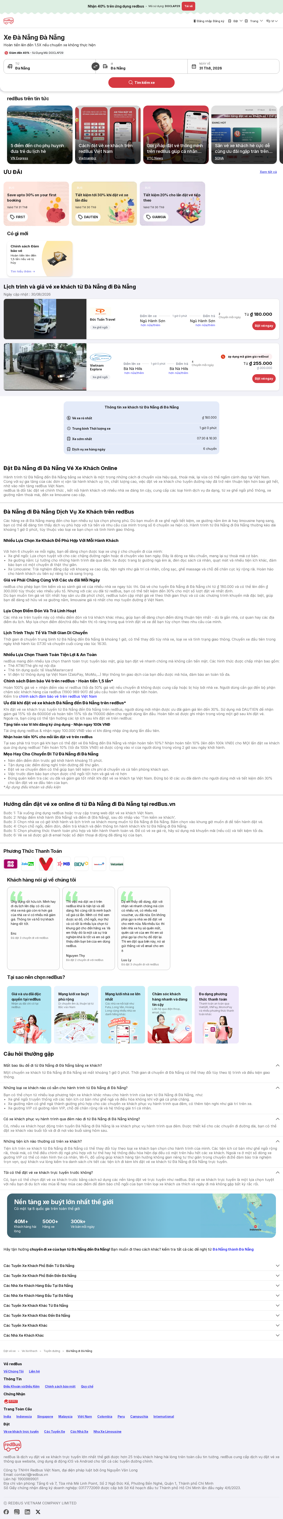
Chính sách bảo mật (60, 1386)
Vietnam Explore (97, 367)
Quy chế (87, 1386)
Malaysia (65, 1416)
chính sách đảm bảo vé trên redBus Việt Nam (58, 696)
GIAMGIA (159, 217)
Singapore (45, 1416)
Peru (121, 1416)
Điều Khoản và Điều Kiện (22, 1386)
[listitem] (11, 188)
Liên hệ (34, 1371)
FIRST (20, 217)
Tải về (188, 6)
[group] (40, 258)
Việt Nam (85, 1416)
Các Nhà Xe (79, 1431)
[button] (210, 66)
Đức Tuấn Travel (102, 319)
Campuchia (139, 1416)
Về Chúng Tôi (14, 1371)
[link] (36, 204)
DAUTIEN (91, 217)
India (7, 1416)
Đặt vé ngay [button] (264, 325)
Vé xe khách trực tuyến (21, 1431)
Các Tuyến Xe (54, 1431)
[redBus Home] (9, 21)
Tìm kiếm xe (144, 82)
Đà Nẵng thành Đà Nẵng (233, 1249)
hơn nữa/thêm (150, 325)
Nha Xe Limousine (107, 1431)
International (163, 1416)
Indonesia (24, 1416)
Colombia (104, 1416)
